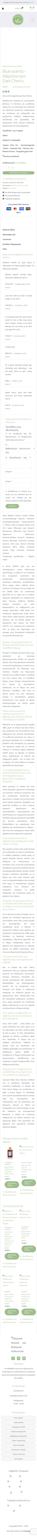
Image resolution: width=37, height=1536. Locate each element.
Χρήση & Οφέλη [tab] (9, 230)
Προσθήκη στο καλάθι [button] (12, 1185)
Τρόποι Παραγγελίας (18, 1441)
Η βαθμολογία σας (11, 448)
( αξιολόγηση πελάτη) (21, 87)
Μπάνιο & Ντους (9, 66)
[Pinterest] (24, 1358)
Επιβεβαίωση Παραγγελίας (18, 1436)
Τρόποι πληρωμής (18, 1445)
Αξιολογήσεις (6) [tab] (9, 234)
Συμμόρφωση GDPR (18, 1427)
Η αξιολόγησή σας (18, 457)
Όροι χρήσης (18, 1459)
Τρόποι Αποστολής (18, 1454)
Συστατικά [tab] (7, 239)
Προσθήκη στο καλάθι (18, 173)
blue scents (12, 188)
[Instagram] (18, 1358)
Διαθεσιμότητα (18, 1422)
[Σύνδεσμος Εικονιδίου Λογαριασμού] (3, 8)
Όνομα (9, 471)
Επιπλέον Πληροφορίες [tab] (12, 244)
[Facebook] (13, 1358)
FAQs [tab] (5, 249)
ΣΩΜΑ (19, 66)
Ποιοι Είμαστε (18, 1418)
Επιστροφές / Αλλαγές (18, 1450)
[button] (14, 178)
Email (8, 481)
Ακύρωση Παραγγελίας (18, 1431)
